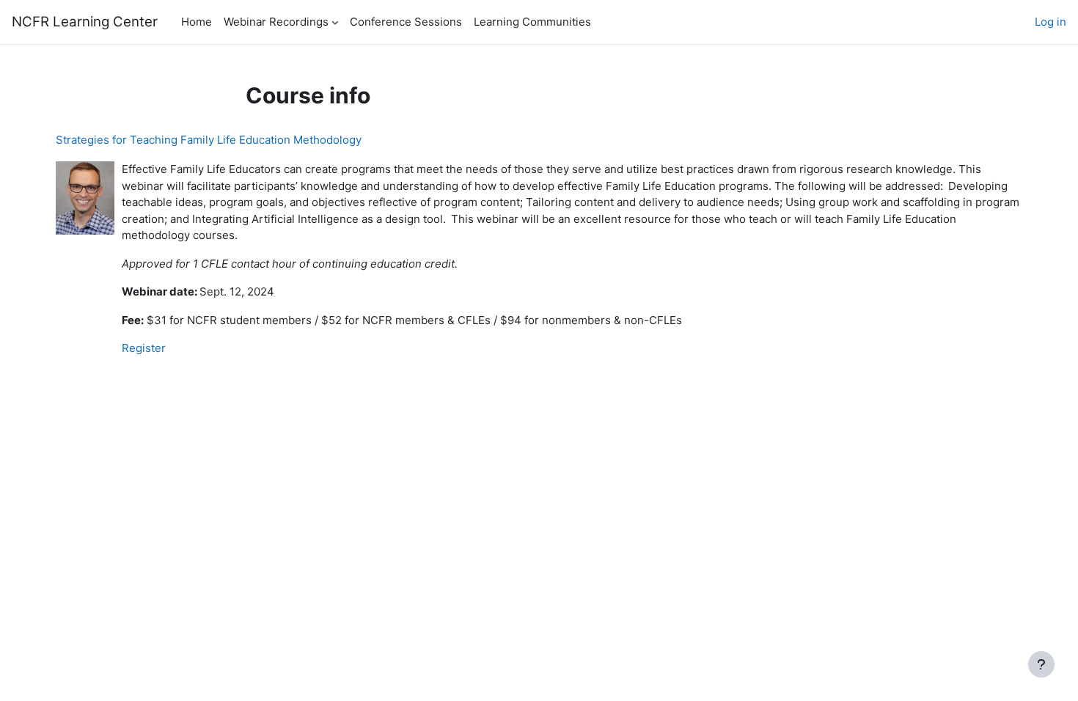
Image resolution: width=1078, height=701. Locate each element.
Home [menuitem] (196, 22)
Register (144, 348)
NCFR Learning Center (85, 21)
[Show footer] (1041, 664)
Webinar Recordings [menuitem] (276, 22)
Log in (1050, 22)
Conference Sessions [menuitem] (406, 22)
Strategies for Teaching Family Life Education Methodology (209, 140)
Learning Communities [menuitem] (532, 22)
